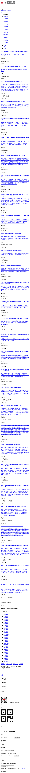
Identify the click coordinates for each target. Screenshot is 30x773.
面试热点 (5, 37)
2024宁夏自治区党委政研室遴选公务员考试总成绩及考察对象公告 (14, 545)
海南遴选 (5, 632)
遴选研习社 (3, 10)
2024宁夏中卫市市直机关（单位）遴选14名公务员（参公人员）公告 (15, 425)
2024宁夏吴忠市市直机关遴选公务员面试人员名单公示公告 (13, 155)
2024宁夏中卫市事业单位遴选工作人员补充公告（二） (12, 265)
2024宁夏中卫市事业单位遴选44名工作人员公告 (11, 387)
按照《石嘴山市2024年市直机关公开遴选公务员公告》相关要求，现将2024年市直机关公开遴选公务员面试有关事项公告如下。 (15, 322)
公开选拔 (5, 24)
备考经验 (5, 42)
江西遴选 (5, 640)
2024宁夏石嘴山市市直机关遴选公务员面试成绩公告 (11, 233)
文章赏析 (5, 34)
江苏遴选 (5, 638)
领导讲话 (5, 32)
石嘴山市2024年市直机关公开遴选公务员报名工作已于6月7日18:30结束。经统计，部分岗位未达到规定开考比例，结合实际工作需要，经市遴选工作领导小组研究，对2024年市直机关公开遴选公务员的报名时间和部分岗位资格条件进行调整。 (15, 492)
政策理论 (5, 29)
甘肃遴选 (5, 623)
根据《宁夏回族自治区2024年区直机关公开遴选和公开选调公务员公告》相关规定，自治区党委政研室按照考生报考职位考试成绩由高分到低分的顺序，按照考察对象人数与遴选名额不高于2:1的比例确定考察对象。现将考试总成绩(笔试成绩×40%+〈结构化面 (15, 551)
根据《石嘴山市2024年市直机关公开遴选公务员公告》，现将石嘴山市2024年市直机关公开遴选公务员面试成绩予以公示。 (15, 238)
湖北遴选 (5, 629)
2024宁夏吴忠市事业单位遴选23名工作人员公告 (11, 405)
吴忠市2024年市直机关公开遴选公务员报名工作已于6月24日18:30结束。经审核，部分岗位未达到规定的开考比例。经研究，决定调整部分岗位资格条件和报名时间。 (15, 357)
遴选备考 (5, 26)
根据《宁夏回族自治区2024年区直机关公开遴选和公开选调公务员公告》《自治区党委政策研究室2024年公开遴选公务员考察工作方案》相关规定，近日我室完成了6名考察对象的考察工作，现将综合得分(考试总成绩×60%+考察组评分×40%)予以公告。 (15, 512)
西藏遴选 (5, 658)
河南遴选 (5, 628)
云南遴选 (5, 659)
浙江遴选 (5, 661)
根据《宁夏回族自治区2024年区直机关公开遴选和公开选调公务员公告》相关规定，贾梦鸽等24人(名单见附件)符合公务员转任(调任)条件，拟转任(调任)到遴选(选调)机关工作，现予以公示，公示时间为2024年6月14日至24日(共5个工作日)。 (15, 471)
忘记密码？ (22, 768)
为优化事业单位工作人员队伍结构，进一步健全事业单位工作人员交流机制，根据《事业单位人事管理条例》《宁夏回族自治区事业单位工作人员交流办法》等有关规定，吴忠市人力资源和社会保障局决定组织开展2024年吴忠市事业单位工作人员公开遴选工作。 (15, 411)
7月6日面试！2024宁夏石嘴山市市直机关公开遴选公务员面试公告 (14, 318)
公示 (4, 48)
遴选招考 (5, 16)
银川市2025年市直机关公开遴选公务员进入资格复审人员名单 (13, 66)
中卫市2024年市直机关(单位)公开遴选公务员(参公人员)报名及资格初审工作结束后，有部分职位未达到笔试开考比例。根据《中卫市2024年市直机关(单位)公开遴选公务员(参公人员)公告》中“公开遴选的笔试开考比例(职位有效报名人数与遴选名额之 (15, 202)
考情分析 (5, 40)
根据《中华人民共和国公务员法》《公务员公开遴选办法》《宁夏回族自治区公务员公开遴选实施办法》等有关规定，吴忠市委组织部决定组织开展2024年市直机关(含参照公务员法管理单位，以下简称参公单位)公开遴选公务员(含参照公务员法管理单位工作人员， (15, 450)
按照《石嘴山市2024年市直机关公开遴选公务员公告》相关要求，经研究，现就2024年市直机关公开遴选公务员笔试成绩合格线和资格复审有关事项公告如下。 (15, 375)
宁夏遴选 (5, 644)
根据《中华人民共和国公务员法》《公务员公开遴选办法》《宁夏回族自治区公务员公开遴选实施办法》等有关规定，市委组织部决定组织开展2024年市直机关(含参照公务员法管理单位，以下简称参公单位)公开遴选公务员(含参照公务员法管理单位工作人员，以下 (15, 532)
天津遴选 (5, 655)
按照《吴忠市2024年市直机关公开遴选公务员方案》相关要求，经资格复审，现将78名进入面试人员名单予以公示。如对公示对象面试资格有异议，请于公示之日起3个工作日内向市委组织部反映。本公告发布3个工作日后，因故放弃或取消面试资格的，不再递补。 (15, 161)
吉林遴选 (5, 637)
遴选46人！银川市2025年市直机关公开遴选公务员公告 (12, 81)
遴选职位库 (9, 664)
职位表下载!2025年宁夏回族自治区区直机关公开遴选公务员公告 (14, 51)
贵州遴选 (5, 626)
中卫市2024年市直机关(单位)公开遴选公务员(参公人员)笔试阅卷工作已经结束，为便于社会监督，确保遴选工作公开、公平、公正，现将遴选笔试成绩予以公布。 (15, 143)
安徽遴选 (5, 616)
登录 (2, 12)
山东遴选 (5, 649)
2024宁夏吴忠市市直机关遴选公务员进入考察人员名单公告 (13, 101)
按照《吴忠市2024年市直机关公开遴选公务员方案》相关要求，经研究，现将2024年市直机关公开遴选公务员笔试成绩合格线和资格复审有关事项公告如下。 (15, 221)
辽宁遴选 (5, 641)
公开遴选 (5, 19)
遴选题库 (9, 10)
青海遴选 (5, 646)
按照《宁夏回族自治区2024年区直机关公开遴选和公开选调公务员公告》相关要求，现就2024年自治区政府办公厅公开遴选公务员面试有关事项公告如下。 (15, 591)
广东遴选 (5, 622)
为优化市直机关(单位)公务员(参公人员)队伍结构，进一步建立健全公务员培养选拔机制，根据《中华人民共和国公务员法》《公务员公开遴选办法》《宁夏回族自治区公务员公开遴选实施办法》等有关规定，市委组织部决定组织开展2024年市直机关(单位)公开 (15, 431)
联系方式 (15, 664)
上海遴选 (5, 650)
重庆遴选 (5, 619)
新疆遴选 (5, 656)
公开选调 (5, 21)
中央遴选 (5, 614)
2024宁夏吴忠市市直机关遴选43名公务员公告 (10, 444)
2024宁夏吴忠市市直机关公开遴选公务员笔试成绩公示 (12, 250)
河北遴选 (5, 631)
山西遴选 (5, 653)
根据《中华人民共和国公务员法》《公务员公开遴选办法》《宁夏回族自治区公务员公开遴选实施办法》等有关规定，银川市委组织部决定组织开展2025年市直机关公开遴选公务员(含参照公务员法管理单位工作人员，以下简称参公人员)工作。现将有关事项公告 (15, 87)
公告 (4, 45)
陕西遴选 (5, 652)
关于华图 (21, 664)
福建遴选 (5, 620)
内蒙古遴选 (6, 643)
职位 (4, 46)
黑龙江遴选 (6, 634)
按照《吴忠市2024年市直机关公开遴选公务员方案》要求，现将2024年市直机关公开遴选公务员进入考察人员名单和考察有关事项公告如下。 (15, 106)
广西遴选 (5, 625)
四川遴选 (5, 647)
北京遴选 (5, 617)
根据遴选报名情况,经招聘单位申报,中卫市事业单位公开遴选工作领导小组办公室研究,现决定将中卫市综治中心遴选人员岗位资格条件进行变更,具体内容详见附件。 (15, 270)
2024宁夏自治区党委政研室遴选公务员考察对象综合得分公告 (13, 506)
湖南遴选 (5, 635)
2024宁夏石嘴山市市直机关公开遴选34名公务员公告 (12, 526)
